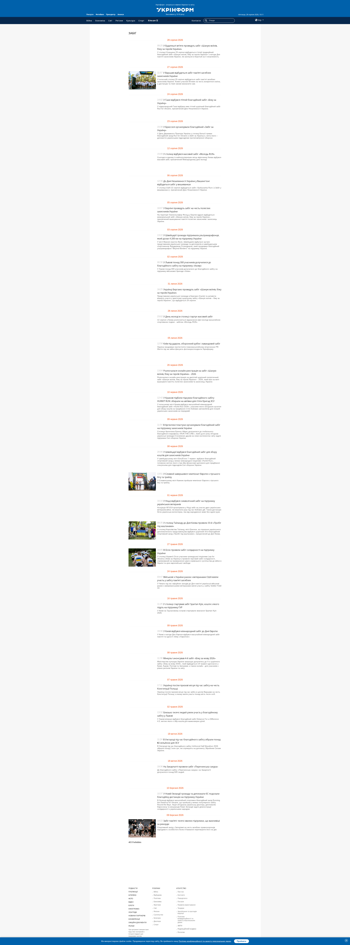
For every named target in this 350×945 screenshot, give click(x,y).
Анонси (121, 14)
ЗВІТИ (180, 926)
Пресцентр (110, 14)
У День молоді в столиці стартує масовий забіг (188, 316)
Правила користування (187, 905)
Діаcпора (157, 921)
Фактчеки (157, 905)
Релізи (131, 926)
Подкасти (133, 888)
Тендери (181, 908)
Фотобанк (100, 14)
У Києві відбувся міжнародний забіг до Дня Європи (190, 631)
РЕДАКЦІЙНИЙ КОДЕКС (187, 929)
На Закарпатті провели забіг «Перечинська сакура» (190, 766)
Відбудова (158, 895)
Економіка (100, 20)
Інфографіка (134, 909)
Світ (110, 20)
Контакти (196, 20)
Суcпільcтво (158, 915)
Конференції (134, 919)
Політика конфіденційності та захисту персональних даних (186, 919)
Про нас (181, 892)
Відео (131, 902)
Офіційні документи (138, 923)
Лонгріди (133, 912)
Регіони (119, 20)
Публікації (133, 892)
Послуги (90, 14)
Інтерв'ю (132, 895)
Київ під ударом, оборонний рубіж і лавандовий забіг (191, 343)
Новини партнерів (137, 916)
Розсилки (181, 932)
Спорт (141, 20)
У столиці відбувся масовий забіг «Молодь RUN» (189, 154)
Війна (89, 20)
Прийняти (241, 941)
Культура (130, 20)
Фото (131, 899)
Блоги (131, 905)
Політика (157, 898)
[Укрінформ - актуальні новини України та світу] (175, 9)
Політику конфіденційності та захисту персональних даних (205, 941)
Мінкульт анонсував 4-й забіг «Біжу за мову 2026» (189, 658)
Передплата (182, 898)
